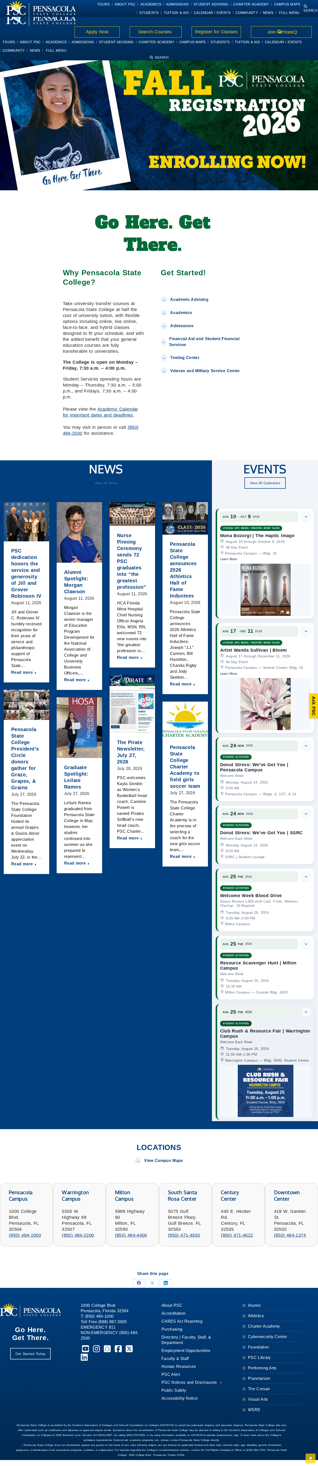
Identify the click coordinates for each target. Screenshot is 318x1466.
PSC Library (259, 1357)
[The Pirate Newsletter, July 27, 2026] (132, 704)
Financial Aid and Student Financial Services (204, 342)
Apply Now (97, 31)
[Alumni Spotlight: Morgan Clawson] (79, 532)
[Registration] (159, 124)
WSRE (254, 1410)
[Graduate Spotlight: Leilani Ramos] (79, 727)
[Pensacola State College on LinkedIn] (84, 1359)
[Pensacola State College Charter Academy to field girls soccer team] (185, 720)
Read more (22, 672)
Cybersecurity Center (267, 1337)
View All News (106, 483)
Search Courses (155, 31)
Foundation (258, 1347)
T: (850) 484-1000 (97, 1316)
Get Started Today (30, 1354)
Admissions (182, 326)
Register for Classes (216, 31)
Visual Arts (258, 1399)
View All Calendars (265, 483)
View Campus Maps (163, 1160)
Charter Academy (264, 1326)
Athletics (256, 1316)
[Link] (38, 17)
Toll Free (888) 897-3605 (104, 1322)
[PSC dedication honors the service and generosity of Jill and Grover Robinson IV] (26, 521)
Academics (181, 313)
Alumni (254, 1305)
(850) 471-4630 (184, 1235)
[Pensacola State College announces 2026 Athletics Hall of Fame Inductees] (185, 518)
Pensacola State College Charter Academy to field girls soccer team (185, 767)
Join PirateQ (281, 32)
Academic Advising (189, 299)
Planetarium (259, 1378)
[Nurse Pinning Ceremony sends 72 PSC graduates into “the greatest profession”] (132, 514)
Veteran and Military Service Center (205, 371)
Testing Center (185, 358)
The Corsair (259, 1389)
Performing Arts (262, 1368)
